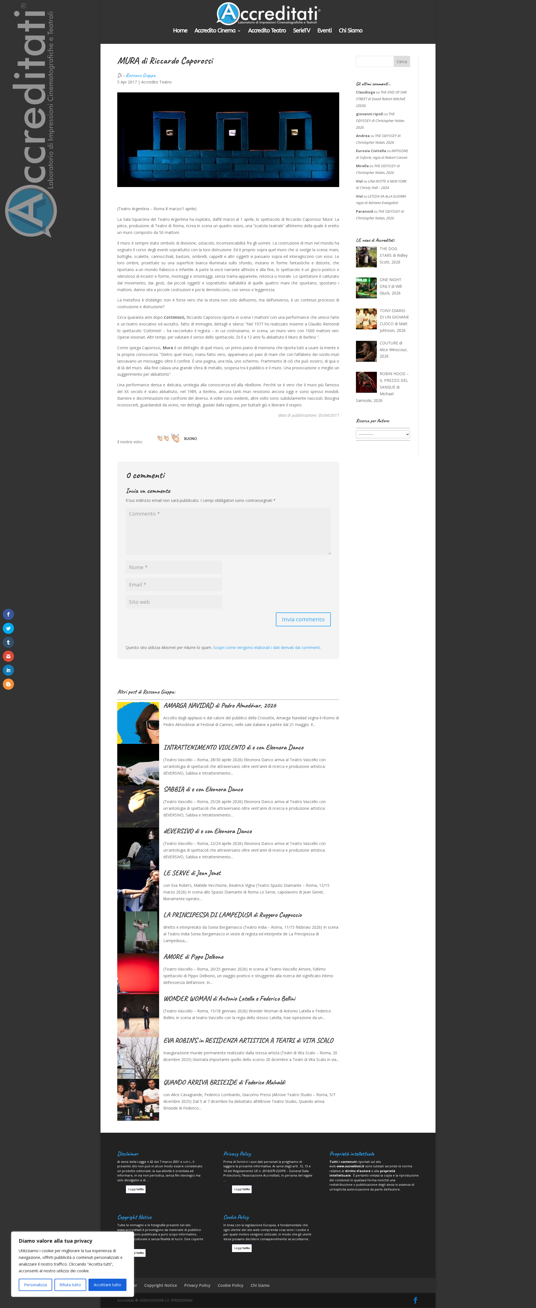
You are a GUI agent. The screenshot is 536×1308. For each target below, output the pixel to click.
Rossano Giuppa (140, 75)
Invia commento (303, 619)
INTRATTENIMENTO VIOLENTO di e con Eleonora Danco (233, 747)
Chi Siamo (350, 31)
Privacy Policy (197, 1285)
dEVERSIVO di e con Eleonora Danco (207, 831)
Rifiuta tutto (70, 1284)
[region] (72, 1264)
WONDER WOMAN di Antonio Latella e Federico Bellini (229, 998)
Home (180, 31)
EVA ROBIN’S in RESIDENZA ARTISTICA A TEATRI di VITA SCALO (248, 1040)
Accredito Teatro (267, 31)
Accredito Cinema (215, 31)
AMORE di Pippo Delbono (193, 956)
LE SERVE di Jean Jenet (192, 872)
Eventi (324, 31)
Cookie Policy (230, 1285)
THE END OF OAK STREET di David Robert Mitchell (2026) (381, 99)
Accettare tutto (107, 1284)
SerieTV (301, 31)
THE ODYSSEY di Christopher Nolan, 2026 (380, 120)
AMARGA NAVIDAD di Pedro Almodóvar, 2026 (219, 705)
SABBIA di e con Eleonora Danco (203, 789)
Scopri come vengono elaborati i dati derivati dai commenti (266, 647)
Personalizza (35, 1284)
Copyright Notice (160, 1285)
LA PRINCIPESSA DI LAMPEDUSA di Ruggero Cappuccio (232, 914)
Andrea (363, 135)
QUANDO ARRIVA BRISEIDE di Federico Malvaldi (224, 1082)
